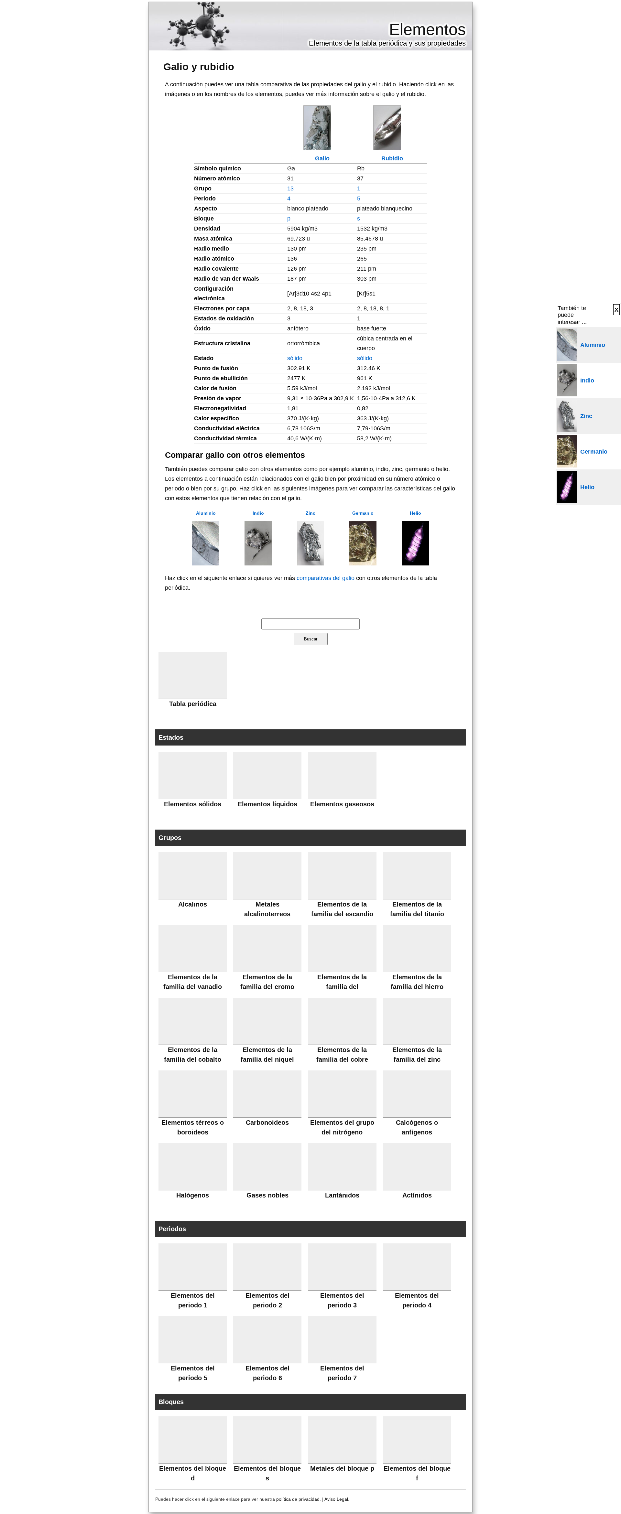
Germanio (363, 513)
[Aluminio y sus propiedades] (205, 563)
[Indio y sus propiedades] (258, 563)
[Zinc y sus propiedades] (310, 563)
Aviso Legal (336, 1499)
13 (290, 188)
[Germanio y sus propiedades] (362, 563)
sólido (294, 358)
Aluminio (206, 513)
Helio (415, 513)
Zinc (310, 513)
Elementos (427, 29)
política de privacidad (298, 1499)
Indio (258, 513)
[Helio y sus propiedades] (415, 563)
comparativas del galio (325, 578)
